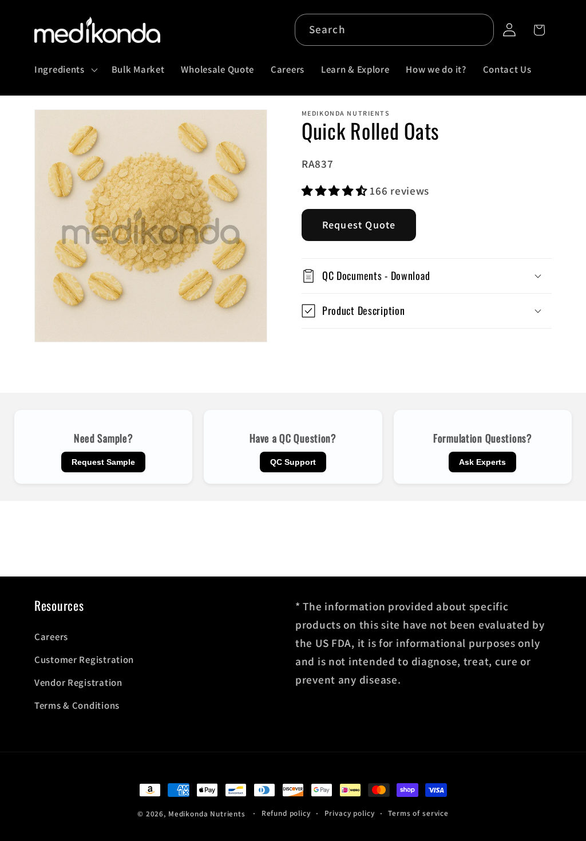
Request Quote (359, 224)
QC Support (293, 462)
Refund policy (286, 813)
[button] (65, 69)
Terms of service (418, 813)
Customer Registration (84, 659)
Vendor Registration (78, 682)
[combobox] (394, 29)
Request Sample (103, 462)
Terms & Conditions (77, 705)
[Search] (478, 29)
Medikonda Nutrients (207, 814)
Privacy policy (349, 813)
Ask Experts (482, 462)
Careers (51, 636)
